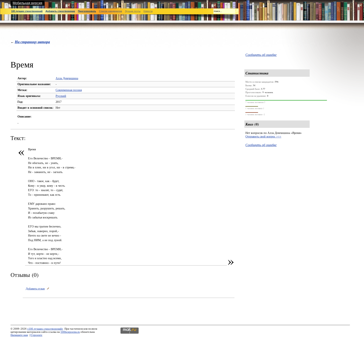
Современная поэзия (69, 90)
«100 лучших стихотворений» (45, 328)
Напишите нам (19, 335)
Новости (148, 11)
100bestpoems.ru (70, 331)
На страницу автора (32, 41)
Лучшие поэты (133, 11)
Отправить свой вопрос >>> (263, 136)
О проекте (36, 335)
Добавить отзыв (35, 288)
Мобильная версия (27, 3)
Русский (61, 96)
